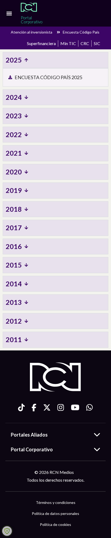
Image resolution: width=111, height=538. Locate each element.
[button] (9, 13)
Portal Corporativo (32, 449)
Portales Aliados (29, 435)
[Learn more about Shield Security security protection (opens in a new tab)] (7, 531)
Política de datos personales (55, 513)
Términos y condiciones (55, 502)
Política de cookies (55, 524)
